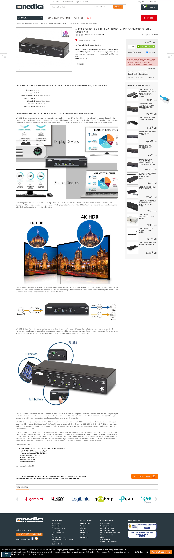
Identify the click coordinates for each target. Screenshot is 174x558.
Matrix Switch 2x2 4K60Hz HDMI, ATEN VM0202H (145, 147)
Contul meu (56, 530)
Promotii (149, 18)
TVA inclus (152, 52)
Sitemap (83, 528)
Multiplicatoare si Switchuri (30, 23)
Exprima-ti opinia (142, 476)
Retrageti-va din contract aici (62, 539)
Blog (89, 18)
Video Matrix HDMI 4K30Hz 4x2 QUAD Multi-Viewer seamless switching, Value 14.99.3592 (147, 93)
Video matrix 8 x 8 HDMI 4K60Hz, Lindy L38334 (147, 243)
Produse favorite (58, 532)
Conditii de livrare (67, 1)
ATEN (85, 58)
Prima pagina (85, 523)
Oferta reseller (105, 539)
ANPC (102, 537)
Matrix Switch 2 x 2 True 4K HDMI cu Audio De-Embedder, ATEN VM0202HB (147, 106)
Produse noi (78, 18)
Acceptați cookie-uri (161, 552)
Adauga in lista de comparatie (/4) (89, 45)
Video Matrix (43, 23)
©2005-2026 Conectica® (108, 541)
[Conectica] (30, 520)
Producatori (84, 537)
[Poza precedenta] (19, 50)
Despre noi (78, 1)
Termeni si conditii (106, 535)
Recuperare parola (58, 528)
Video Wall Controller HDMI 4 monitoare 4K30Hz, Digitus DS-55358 (147, 203)
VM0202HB (30, 466)
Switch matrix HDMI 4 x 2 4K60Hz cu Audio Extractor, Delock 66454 (147, 175)
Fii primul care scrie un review (94, 34)
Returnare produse (107, 530)
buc (133, 47)
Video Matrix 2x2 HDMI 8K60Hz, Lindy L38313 (147, 118)
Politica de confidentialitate (110, 532)
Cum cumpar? (55, 1)
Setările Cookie (57, 544)
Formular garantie (58, 537)
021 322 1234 (151, 78)
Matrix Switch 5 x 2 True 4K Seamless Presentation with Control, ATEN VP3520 (147, 162)
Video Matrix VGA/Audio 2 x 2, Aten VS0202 (146, 216)
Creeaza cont (56, 526)
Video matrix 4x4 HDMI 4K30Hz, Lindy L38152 (147, 188)
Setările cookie (141, 552)
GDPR (54, 541)
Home (18, 23)
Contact (85, 1)
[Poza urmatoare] (68, 51)
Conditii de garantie (107, 528)
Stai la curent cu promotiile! (59, 18)
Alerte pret (56, 535)
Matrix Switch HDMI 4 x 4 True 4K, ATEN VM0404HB (147, 133)
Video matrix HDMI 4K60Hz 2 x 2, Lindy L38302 (146, 230)
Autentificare (56, 523)
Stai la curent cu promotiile (29, 534)
